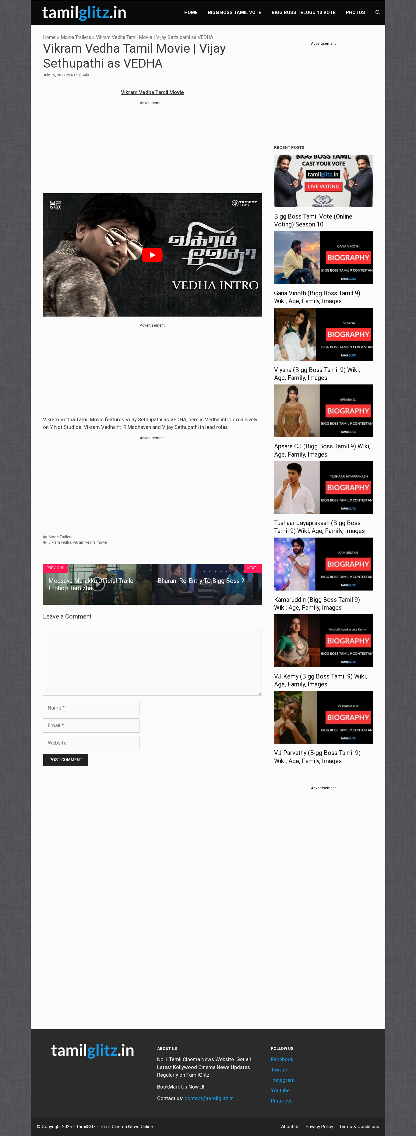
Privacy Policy (319, 1126)
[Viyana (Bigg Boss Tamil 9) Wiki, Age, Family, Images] (323, 356)
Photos (355, 12)
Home (191, 12)
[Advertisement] (152, 148)
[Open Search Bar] (377, 12)
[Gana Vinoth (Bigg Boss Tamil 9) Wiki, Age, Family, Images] (323, 280)
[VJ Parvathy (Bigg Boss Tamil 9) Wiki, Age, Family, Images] (323, 740)
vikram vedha (60, 542)
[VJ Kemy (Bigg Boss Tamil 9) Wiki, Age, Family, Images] (323, 663)
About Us (290, 1126)
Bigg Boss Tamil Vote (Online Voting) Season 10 (313, 220)
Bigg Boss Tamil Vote (234, 12)
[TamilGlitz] (85, 12)
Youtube (280, 1090)
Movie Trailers (76, 37)
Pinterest (281, 1101)
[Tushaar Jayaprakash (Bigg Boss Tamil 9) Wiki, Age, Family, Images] (323, 510)
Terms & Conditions (359, 1126)
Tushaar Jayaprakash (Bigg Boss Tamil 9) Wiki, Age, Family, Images (319, 527)
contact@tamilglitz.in (209, 1098)
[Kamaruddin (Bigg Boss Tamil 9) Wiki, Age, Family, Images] (323, 586)
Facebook (282, 1059)
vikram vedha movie (90, 542)
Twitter (279, 1070)
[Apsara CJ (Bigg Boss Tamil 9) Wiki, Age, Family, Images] (323, 433)
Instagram (283, 1080)
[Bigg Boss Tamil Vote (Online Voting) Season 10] (323, 203)
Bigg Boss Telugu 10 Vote (304, 12)
